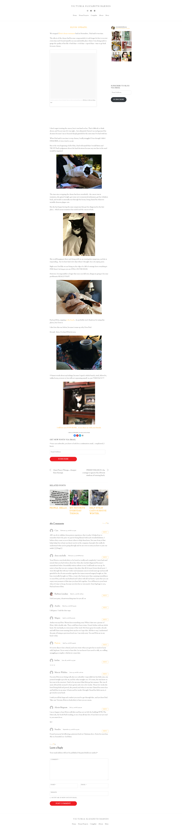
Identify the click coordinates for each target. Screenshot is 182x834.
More (107, 15)
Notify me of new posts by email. (64, 798)
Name (53, 785)
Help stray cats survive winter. (98, 511)
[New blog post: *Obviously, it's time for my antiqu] (127, 36)
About (101, 15)
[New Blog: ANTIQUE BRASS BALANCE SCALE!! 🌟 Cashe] (116, 56)
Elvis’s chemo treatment (67, 33)
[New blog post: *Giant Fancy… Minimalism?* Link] (116, 36)
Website (54, 792)
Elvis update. (79, 27)
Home (75, 15)
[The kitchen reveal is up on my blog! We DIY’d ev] (116, 46)
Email (83, 785)
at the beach (70, 320)
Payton (57, 643)
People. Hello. (58, 508)
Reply (105, 532)
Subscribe (118, 99)
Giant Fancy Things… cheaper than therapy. (64, 471)
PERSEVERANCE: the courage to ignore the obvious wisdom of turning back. (93, 473)
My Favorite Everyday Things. (77, 511)
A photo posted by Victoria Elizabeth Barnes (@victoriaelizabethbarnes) (66, 100)
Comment (55, 760)
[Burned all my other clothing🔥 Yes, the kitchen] (127, 46)
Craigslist (94, 15)
